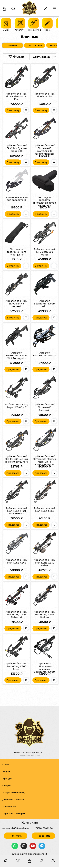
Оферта (6, 785)
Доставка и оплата (13, 799)
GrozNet (36, 756)
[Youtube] (33, 846)
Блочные (12, 45)
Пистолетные (35, 45)
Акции (6, 771)
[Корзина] (4, 8)
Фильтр (18, 56)
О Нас (5, 764)
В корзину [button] (13, 110)
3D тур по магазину (13, 792)
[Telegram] (42, 846)
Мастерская (9, 806)
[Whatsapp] (14, 846)
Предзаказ (41, 317)
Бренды (7, 778)
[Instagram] (23, 846)
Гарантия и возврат (13, 813)
